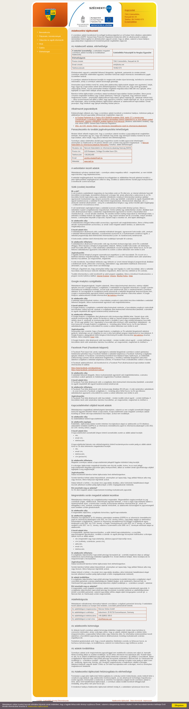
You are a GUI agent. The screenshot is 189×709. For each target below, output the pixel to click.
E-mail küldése (131, 22)
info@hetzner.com (105, 619)
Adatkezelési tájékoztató (120, 701)
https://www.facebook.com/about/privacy (86, 368)
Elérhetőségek (44, 52)
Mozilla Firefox (122, 276)
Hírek (41, 44)
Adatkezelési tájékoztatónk (38, 706)
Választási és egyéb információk (51, 40)
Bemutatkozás (44, 32)
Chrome (113, 276)
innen (92, 337)
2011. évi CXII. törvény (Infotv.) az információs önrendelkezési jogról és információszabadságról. (111, 126)
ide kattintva (112, 295)
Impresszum (147, 701)
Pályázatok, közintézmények (50, 36)
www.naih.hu (88, 161)
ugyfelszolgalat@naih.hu (93, 158)
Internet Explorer (103, 276)
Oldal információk (136, 701)
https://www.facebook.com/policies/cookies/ (87, 370)
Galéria (41, 48)
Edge (131, 276)
